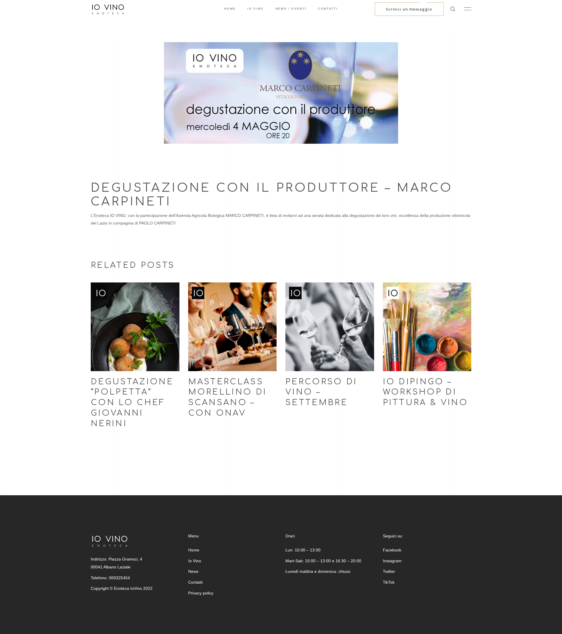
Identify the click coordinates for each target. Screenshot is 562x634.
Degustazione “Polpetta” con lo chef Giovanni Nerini (132, 402)
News (193, 571)
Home (193, 550)
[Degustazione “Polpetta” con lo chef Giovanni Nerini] (135, 326)
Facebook (392, 550)
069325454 (119, 577)
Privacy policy (200, 593)
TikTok (389, 582)
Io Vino (194, 560)
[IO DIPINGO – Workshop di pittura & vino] (427, 326)
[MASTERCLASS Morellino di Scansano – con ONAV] (232, 326)
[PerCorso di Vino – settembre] (329, 326)
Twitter (389, 571)
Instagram (392, 560)
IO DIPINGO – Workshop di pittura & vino (425, 392)
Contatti (195, 582)
